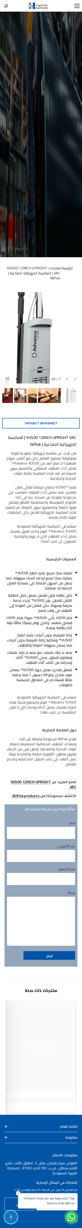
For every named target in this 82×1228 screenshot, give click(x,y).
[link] (41, 1099)
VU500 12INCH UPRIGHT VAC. (43, 784)
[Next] (75, 379)
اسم (72, 822)
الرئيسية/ (66, 268)
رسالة (71, 892)
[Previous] (67, 379)
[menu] (77, 6)
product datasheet (41, 423)
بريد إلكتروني (66, 845)
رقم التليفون (66, 868)
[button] (49, 955)
